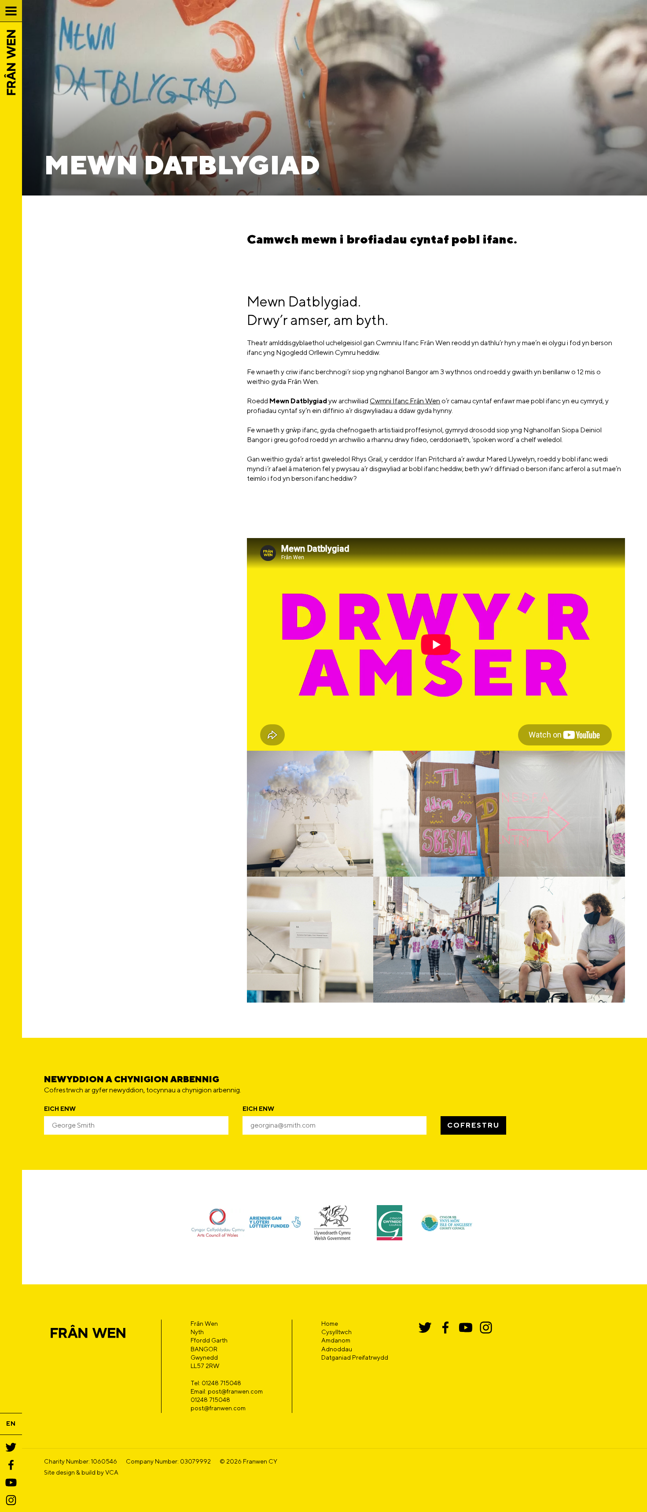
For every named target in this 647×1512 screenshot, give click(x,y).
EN (11, 1423)
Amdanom (335, 1340)
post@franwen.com (218, 1408)
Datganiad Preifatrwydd (354, 1357)
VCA (111, 1472)
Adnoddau (336, 1349)
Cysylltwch (336, 1331)
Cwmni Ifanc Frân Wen (405, 401)
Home (329, 1323)
